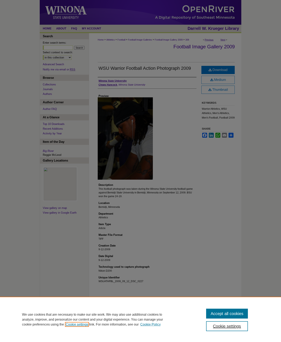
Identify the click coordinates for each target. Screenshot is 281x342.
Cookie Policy (150, 324)
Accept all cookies (227, 313)
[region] (140, 319)
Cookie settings (77, 324)
